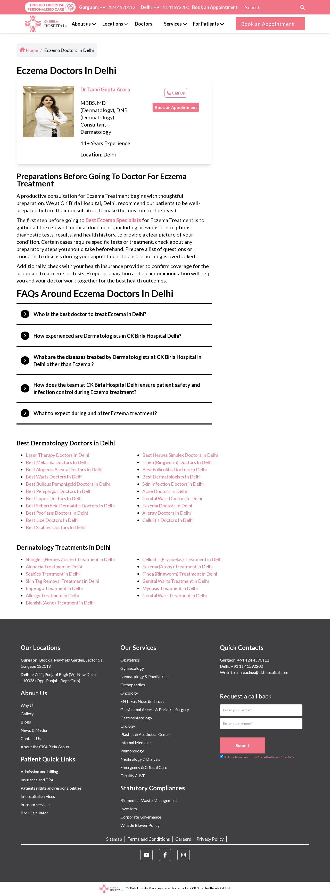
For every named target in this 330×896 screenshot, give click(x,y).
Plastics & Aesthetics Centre (145, 734)
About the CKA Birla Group (45, 746)
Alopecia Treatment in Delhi (54, 566)
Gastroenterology (136, 717)
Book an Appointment (215, 7)
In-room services (35, 804)
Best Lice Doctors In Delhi (52, 520)
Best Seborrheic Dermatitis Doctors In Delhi (70, 505)
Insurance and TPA (37, 779)
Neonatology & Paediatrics (144, 676)
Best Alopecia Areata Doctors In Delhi (64, 469)
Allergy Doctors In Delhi (166, 513)
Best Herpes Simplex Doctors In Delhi (180, 455)
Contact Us (31, 738)
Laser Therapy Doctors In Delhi (57, 455)
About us (81, 24)
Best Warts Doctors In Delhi (54, 477)
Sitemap (114, 839)
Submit (242, 745)
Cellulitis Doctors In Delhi (168, 520)
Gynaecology (132, 668)
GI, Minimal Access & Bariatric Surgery (154, 709)
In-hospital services (38, 796)
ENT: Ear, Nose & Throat (142, 701)
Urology (127, 726)
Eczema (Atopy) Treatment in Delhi (177, 566)
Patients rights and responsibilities (51, 787)
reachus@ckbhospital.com (264, 672)
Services (173, 24)
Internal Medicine (136, 742)
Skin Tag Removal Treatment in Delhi (62, 581)
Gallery (27, 713)
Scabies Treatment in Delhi (53, 574)
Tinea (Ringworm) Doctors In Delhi (177, 462)
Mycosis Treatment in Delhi (170, 588)
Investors (128, 808)
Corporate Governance (140, 816)
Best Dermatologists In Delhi (171, 477)
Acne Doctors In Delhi (164, 491)
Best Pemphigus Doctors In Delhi (59, 491)
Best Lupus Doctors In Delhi (54, 498)
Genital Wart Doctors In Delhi (172, 498)
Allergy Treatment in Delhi (52, 595)
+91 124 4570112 (117, 7)
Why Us (28, 705)
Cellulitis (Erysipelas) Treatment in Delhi (182, 559)
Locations (112, 24)
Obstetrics (130, 659)
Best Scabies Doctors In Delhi (55, 527)
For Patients (206, 24)
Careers (183, 839)
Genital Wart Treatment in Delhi (174, 595)
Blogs (26, 721)
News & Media (34, 730)
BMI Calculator (34, 812)
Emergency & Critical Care (143, 767)
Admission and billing (39, 771)
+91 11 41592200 (171, 7)
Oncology (129, 692)
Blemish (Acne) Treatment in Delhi (60, 603)
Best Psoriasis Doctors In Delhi (57, 513)
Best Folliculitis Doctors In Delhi (174, 469)
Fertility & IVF (132, 775)
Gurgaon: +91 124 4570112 (244, 659)
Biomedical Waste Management (148, 800)
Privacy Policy (210, 839)
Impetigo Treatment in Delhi (54, 588)
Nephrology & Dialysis (140, 759)
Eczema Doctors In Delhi (167, 505)
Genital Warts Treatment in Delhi (175, 581)
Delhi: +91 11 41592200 (241, 666)
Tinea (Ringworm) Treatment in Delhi (179, 574)
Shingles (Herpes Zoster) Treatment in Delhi (70, 559)
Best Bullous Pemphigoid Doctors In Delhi (68, 484)
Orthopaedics (132, 684)
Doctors (143, 24)
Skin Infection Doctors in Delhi (173, 484)
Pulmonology (132, 750)
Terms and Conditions (148, 839)
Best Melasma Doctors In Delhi (57, 462)
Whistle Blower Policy (140, 825)
